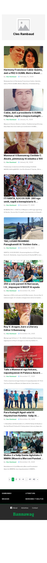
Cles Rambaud (11, 77)
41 (30, 479)
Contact (35, 508)
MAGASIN (5, 499)
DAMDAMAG (6, 493)
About (15, 508)
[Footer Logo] (23, 515)
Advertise (24, 508)
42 (34, 479)
